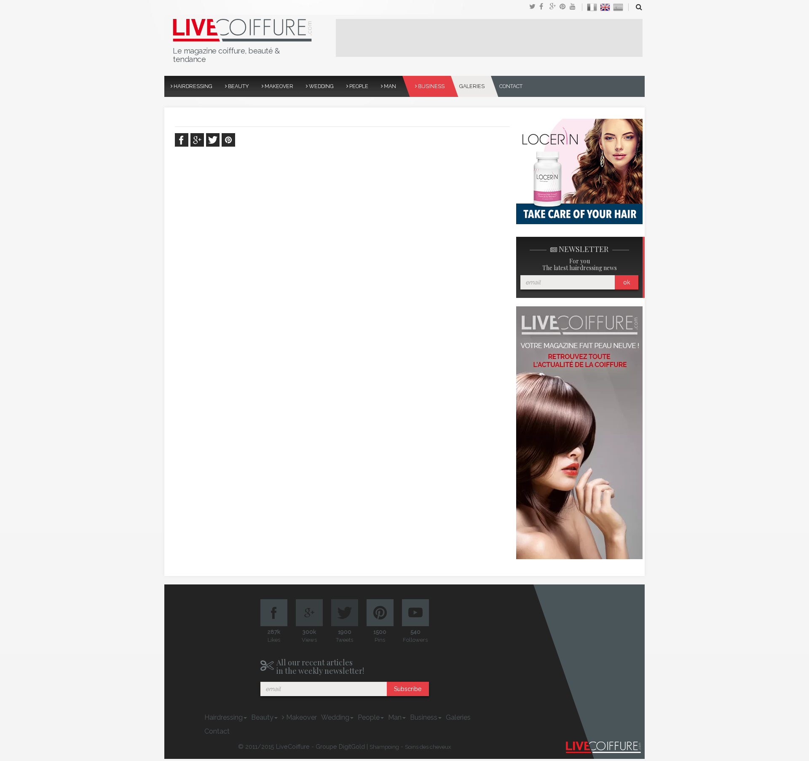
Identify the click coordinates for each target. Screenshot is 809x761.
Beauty (238, 86)
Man (389, 86)
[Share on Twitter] (534, 7)
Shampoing (384, 747)
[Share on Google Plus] (554, 7)
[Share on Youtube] (575, 7)
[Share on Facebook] (544, 7)
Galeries (472, 86)
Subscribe (407, 689)
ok (626, 282)
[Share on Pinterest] (565, 7)
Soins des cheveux (428, 747)
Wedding (321, 86)
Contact (510, 86)
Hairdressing (192, 86)
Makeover (278, 86)
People (358, 86)
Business (431, 86)
